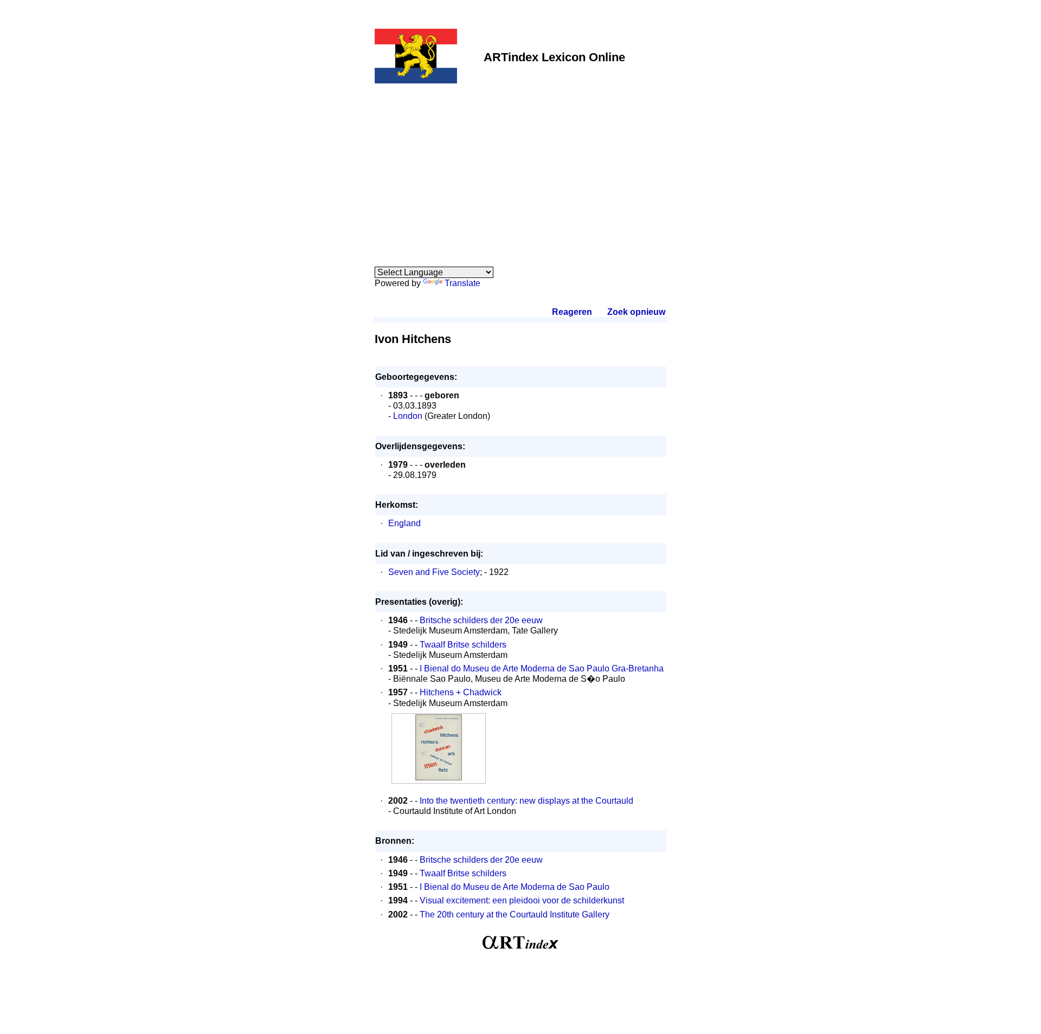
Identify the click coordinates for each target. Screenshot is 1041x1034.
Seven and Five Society (434, 572)
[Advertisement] (521, 169)
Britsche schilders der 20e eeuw (481, 620)
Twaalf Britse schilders (463, 644)
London (407, 416)
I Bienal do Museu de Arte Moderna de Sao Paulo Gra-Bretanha (542, 668)
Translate (462, 283)
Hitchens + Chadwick (461, 692)
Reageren (572, 311)
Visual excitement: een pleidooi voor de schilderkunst (522, 900)
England (404, 523)
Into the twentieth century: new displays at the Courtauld (526, 800)
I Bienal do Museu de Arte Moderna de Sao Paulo (514, 886)
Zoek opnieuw (636, 311)
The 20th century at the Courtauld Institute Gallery (514, 914)
